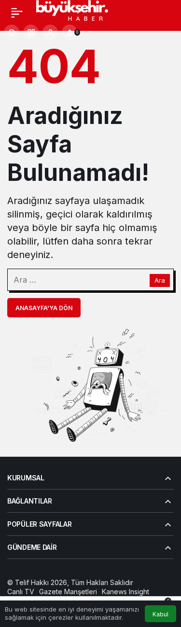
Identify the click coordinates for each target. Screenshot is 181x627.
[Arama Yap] (11, 32)
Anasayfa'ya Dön (43, 308)
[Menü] (17, 12)
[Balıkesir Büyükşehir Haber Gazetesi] (81, 11)
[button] (31, 32)
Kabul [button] (160, 614)
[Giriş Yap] (50, 32)
